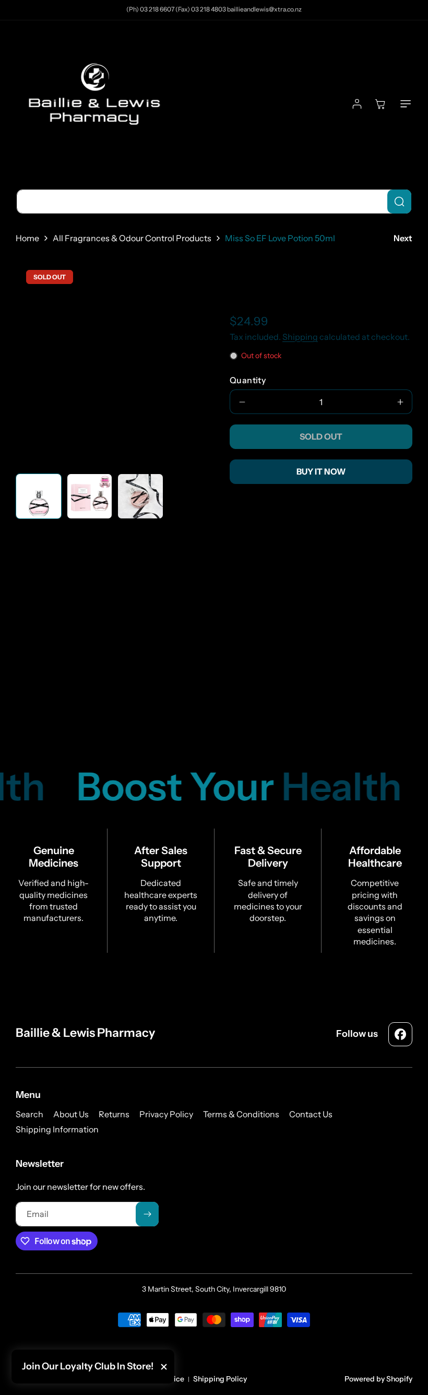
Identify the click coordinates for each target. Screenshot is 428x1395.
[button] (403, 104)
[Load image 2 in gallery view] (90, 496)
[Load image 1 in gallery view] (39, 496)
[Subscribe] (147, 1214)
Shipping (300, 337)
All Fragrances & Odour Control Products (132, 238)
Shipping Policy (220, 1379)
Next (403, 238)
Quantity (248, 380)
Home (27, 238)
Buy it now (321, 471)
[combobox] (214, 201)
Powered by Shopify (378, 1379)
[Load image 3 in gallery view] (140, 496)
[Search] (399, 202)
